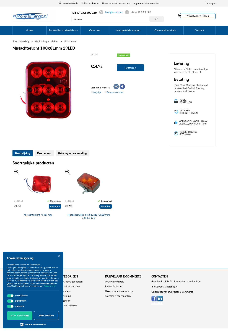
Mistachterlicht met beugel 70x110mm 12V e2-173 (89, 216)
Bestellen (130, 68)
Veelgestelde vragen (128, 30)
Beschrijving (22, 153)
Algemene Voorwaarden (146, 3)
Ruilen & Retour (90, 3)
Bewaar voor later (115, 92)
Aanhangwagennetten (71, 281)
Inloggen (211, 3)
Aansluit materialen (69, 286)
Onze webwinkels (68, 3)
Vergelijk (97, 92)
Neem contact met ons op (116, 3)
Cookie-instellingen (35, 324)
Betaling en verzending (72, 153)
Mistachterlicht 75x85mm (38, 214)
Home (29, 30)
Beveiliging (65, 295)
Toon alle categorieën (68, 305)
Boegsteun (64, 300)
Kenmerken (44, 153)
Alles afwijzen (46, 315)
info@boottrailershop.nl (164, 286)
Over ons (94, 30)
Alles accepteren (20, 315)
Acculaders (64, 291)
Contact (199, 30)
